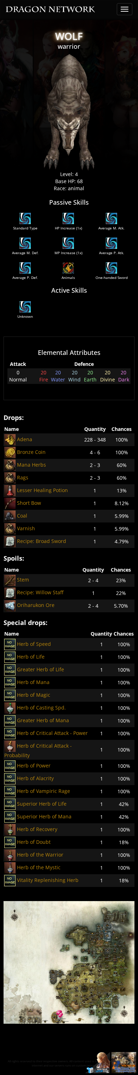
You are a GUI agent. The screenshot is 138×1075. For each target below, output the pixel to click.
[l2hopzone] (123, 1062)
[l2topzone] (97, 1062)
